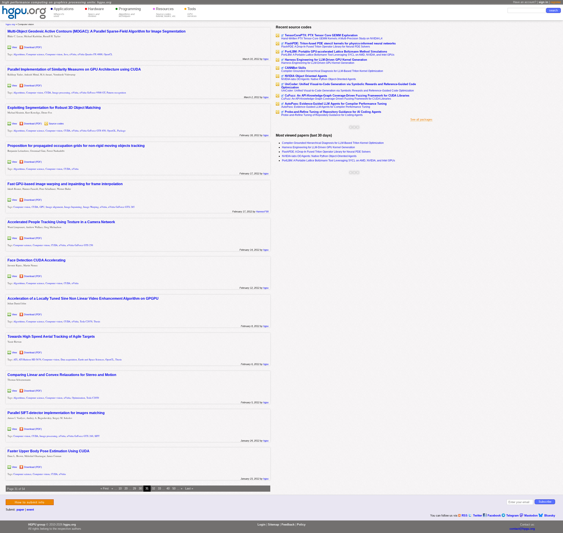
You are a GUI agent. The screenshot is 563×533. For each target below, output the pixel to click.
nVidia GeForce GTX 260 (80, 436)
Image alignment (54, 206)
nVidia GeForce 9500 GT (92, 92)
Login (261, 524)
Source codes (56, 123)
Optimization (78, 397)
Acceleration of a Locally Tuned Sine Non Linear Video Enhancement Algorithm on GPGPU (83, 298)
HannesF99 (262, 211)
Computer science (35, 54)
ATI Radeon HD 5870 (30, 359)
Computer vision (54, 54)
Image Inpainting (73, 206)
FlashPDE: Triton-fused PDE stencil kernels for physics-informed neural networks (340, 43)
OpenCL (108, 54)
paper (20, 509)
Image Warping (91, 206)
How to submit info (29, 502)
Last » (189, 488)
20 (126, 488)
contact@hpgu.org (522, 528)
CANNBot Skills (295, 67)
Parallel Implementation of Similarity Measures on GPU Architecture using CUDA (74, 69)
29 (134, 488)
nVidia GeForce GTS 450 (93, 130)
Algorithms (19, 54)
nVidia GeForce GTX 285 (121, 206)
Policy (301, 524)
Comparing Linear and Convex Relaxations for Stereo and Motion (61, 375)
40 (168, 488)
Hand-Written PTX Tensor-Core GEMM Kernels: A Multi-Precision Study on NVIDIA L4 (331, 38)
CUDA (47, 92)
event (30, 509)
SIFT (97, 436)
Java (66, 54)
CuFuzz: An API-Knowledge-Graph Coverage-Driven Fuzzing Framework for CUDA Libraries (347, 95)
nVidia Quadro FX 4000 (90, 54)
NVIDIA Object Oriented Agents (306, 76)
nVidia (72, 54)
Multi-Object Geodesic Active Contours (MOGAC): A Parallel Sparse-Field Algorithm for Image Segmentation (96, 31)
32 (153, 488)
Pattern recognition (116, 92)
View (14, 47)
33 (159, 488)
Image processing (61, 92)
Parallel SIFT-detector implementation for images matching (56, 413)
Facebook (495, 515)
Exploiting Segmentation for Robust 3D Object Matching (54, 108)
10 (120, 488)
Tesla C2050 (92, 397)
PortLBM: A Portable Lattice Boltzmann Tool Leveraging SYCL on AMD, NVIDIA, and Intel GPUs (337, 54)
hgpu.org (10, 24)
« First (105, 488)
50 (173, 488)
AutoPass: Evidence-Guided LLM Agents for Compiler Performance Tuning (336, 103)
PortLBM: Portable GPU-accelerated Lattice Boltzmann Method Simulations (336, 51)
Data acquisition (69, 359)
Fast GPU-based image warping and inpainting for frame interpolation (65, 184)
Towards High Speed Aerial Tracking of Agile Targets (51, 336)
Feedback (288, 524)
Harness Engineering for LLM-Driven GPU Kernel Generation (326, 59)
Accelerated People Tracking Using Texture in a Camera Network (61, 222)
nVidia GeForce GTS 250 (80, 245)
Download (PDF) (33, 47)
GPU (42, 206)
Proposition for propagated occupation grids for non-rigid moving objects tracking (76, 146)
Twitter (478, 515)
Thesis (97, 321)
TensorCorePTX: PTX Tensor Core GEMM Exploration (321, 35)
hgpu (266, 59)
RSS (465, 515)
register (555, 2)
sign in (543, 2)
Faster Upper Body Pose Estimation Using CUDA (48, 451)
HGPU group (36, 524)
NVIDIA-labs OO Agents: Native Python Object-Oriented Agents (318, 79)
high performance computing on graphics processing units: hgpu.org (57, 2)
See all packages (421, 119)
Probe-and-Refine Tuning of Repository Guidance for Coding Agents (322, 115)
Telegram (513, 515)
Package (121, 130)
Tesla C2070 (86, 321)
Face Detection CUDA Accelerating (36, 260)
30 (140, 488)
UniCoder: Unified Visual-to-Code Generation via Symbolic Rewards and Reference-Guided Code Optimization (348, 85)
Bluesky (549, 515)
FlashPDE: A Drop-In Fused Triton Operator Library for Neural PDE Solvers (325, 46)
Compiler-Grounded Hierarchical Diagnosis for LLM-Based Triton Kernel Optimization (332, 71)
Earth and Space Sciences (91, 359)
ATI (15, 359)
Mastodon (531, 515)
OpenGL (111, 130)
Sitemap (273, 524)
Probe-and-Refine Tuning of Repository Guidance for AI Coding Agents (333, 111)
